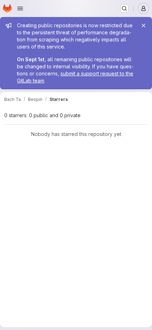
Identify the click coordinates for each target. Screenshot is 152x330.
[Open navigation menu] (20, 8)
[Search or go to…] (124, 8)
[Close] (143, 25)
